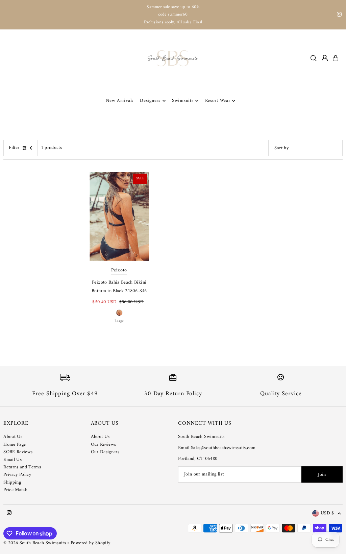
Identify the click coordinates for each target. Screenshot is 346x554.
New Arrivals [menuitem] (119, 100)
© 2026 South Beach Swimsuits (34, 543)
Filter (14, 147)
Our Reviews (103, 444)
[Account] (325, 58)
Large (119, 321)
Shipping (12, 482)
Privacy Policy (17, 474)
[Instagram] (339, 15)
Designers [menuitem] (150, 100)
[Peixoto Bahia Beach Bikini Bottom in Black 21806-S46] (119, 216)
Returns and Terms (22, 467)
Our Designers (105, 452)
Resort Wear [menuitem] (217, 100)
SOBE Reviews (17, 452)
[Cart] (335, 58)
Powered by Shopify (90, 543)
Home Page (14, 444)
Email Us (12, 460)
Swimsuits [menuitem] (182, 100)
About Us (12, 437)
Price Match (15, 490)
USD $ (327, 513)
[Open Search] (314, 58)
